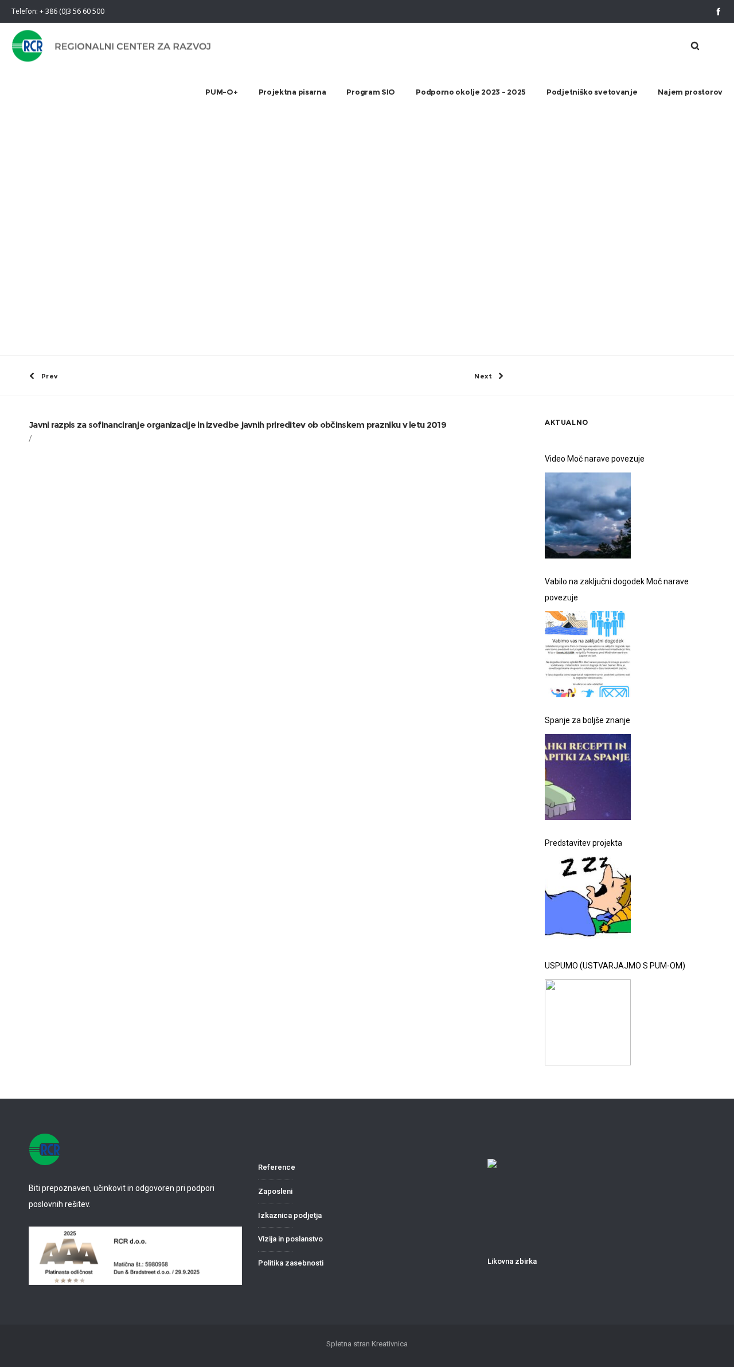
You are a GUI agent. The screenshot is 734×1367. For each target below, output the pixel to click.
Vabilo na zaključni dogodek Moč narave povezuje (617, 589)
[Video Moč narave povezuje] (588, 515)
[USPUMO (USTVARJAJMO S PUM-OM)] (588, 1022)
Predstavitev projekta (583, 842)
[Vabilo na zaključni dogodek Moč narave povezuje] (588, 654)
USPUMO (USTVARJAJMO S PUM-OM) (615, 965)
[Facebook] (718, 11)
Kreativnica (390, 1343)
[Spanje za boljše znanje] (588, 777)
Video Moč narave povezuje (595, 458)
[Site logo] (112, 46)
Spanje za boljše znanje (587, 720)
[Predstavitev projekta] (588, 900)
